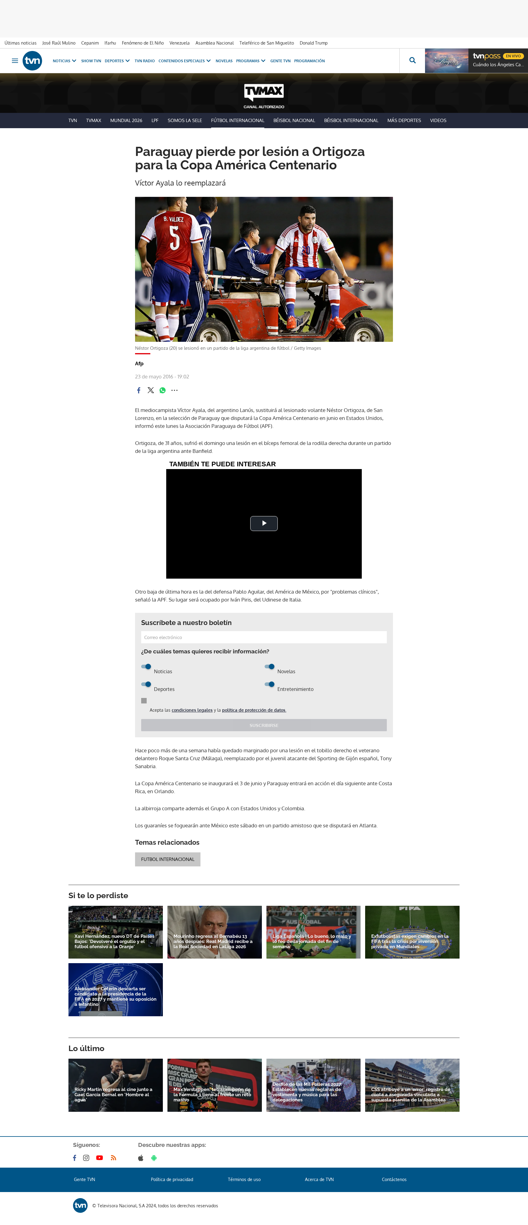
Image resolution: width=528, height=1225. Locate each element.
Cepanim (90, 42)
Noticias (61, 61)
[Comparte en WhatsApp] (162, 390)
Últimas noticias (21, 42)
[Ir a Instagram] (87, 1158)
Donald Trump (314, 42)
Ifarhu (110, 42)
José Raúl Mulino (58, 42)
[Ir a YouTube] (100, 1158)
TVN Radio (145, 61)
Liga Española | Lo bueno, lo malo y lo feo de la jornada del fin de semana (312, 941)
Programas (247, 61)
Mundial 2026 (126, 120)
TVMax (93, 120)
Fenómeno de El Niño (143, 42)
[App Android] (155, 1158)
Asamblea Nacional (215, 42)
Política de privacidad (172, 1179)
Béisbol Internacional (351, 120)
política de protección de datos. (254, 710)
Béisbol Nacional (294, 120)
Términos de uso (244, 1179)
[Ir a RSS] (115, 1158)
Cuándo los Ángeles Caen (499, 64)
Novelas (224, 61)
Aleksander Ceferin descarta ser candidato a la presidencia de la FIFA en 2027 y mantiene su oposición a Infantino (115, 996)
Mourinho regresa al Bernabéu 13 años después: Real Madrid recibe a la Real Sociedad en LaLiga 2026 (213, 941)
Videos (438, 120)
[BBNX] (80, 1205)
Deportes (114, 61)
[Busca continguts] (412, 61)
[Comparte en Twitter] (151, 390)
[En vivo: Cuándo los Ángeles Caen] (446, 61)
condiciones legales (192, 710)
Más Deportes (404, 120)
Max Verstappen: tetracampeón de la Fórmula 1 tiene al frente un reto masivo (212, 1095)
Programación (309, 61)
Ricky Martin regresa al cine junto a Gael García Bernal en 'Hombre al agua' (113, 1095)
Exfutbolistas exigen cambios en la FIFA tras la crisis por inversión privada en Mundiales (410, 941)
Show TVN (91, 61)
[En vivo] (478, 54)
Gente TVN (280, 61)
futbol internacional (167, 859)
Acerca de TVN (319, 1179)
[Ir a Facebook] (76, 1158)
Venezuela (180, 42)
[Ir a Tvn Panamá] (32, 60)
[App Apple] (142, 1158)
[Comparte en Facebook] (139, 390)
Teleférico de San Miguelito (267, 42)
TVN (72, 120)
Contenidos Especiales (182, 61)
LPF (155, 120)
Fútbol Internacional (237, 120)
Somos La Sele (185, 120)
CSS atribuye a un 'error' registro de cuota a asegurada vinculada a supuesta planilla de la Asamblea (410, 1095)
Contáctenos (394, 1179)
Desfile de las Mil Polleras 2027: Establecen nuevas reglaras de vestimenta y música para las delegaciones (307, 1092)
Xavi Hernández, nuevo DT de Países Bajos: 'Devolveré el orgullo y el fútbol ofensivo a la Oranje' (114, 941)
